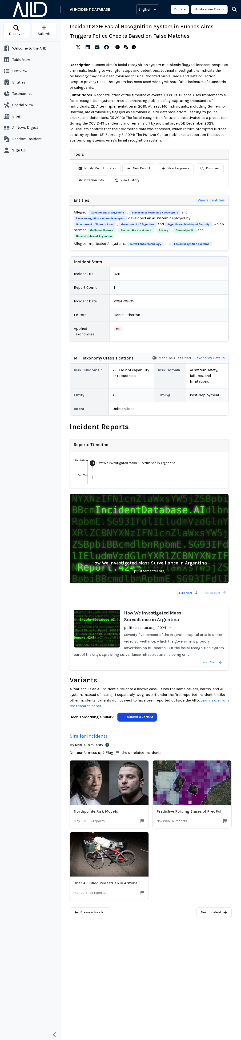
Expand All (186, 592)
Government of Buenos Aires (95, 224)
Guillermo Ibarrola (101, 230)
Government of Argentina (107, 212)
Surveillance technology (145, 244)
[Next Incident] (134, 47)
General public (185, 230)
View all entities (211, 200)
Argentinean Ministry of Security (188, 224)
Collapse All (213, 592)
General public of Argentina (94, 236)
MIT (118, 328)
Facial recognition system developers (100, 218)
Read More (210, 662)
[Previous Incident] (118, 47)
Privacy (163, 230)
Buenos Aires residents (136, 230)
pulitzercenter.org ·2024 (145, 627)
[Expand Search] (231, 9)
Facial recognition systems (191, 244)
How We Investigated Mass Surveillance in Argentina (149, 563)
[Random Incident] (126, 47)
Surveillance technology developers (155, 212)
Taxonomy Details (210, 358)
